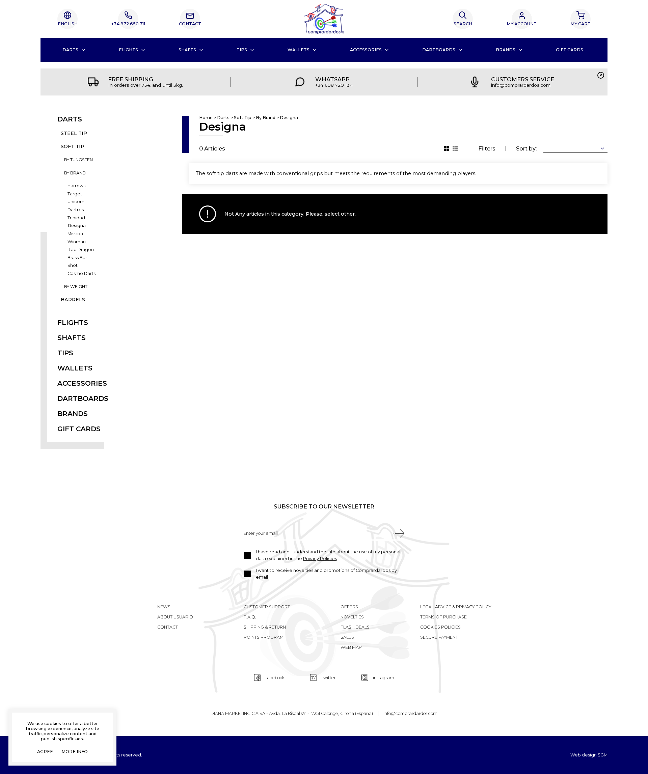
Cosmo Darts (82, 274)
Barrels (73, 299)
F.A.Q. (250, 616)
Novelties (352, 616)
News (163, 606)
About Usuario (175, 616)
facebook (275, 677)
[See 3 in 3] (446, 148)
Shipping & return (265, 627)
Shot (73, 266)
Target (75, 194)
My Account (522, 23)
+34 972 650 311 (128, 23)
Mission (75, 234)
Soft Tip (72, 146)
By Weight (75, 287)
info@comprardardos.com (410, 713)
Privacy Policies (320, 558)
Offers (349, 606)
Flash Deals (355, 627)
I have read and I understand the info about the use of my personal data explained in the (328, 555)
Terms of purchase (443, 616)
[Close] (600, 75)
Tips (242, 49)
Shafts (187, 49)
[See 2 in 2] (455, 148)
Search (463, 23)
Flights (128, 49)
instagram (383, 677)
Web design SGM (589, 755)
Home (206, 118)
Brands (505, 49)
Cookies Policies (440, 627)
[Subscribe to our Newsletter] (399, 533)
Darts (70, 49)
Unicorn (76, 202)
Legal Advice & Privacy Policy (455, 606)
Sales (347, 637)
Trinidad (76, 218)
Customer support (267, 606)
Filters (486, 148)
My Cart (580, 23)
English (68, 23)
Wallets (298, 49)
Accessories (366, 49)
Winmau (77, 242)
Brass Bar (77, 258)
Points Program (264, 637)
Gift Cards (569, 49)
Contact (190, 23)
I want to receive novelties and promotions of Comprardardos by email (326, 574)
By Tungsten (78, 160)
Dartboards (438, 49)
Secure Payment (439, 637)
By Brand (75, 173)
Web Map (351, 647)
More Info (74, 752)
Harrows (76, 186)
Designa (77, 226)
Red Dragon (81, 250)
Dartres (76, 210)
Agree (45, 752)
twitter (329, 677)
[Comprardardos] (324, 19)
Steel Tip (74, 133)
